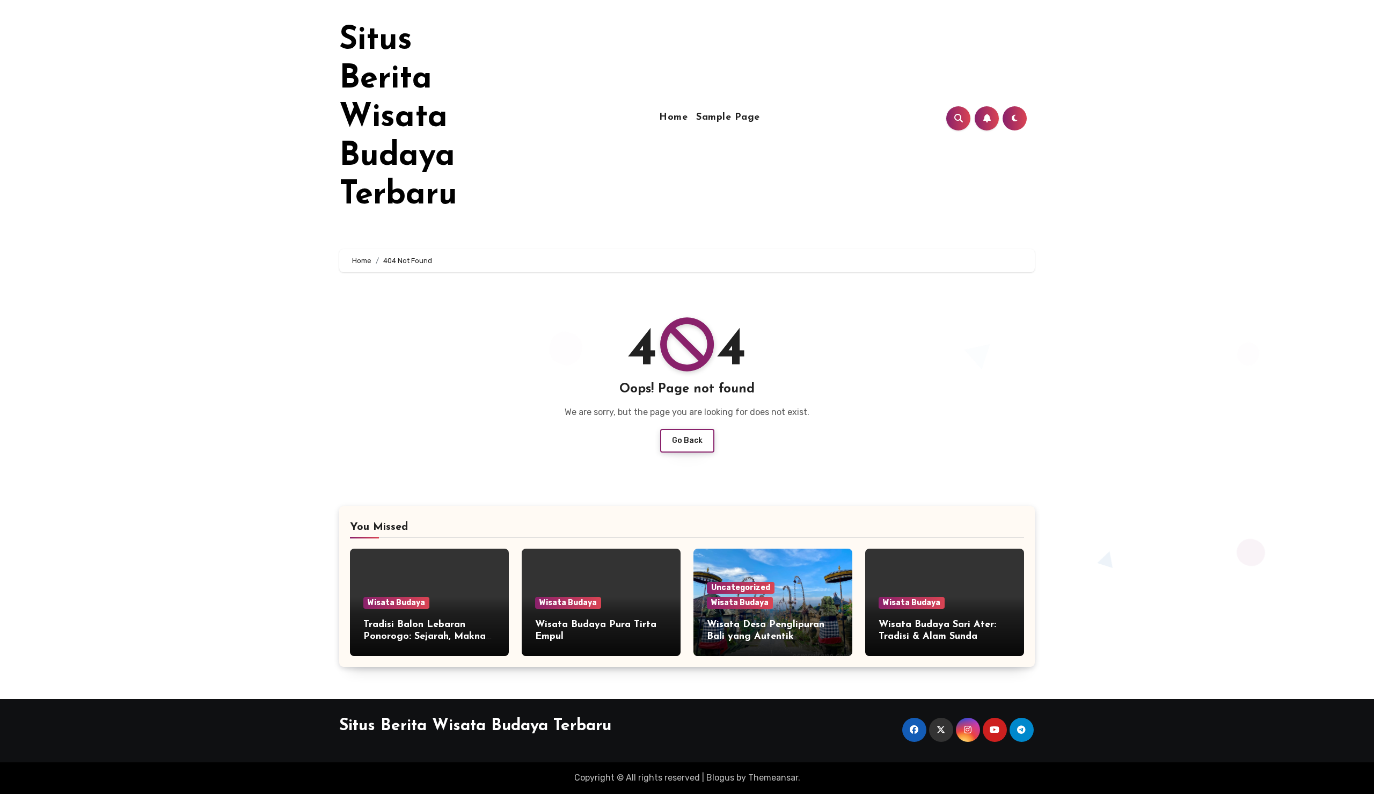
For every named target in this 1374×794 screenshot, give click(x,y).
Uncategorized (740, 587)
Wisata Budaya (396, 602)
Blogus (720, 778)
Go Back (687, 440)
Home (673, 117)
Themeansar (773, 778)
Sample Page (728, 117)
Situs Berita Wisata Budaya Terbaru (398, 118)
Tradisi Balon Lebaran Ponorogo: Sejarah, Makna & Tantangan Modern (424, 636)
